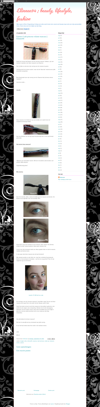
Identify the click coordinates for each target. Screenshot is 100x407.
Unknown (62, 177)
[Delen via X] (51, 339)
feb (59, 50)
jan (59, 52)
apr (59, 45)
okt (59, 59)
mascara (52, 341)
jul (58, 38)
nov (59, 57)
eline (25, 341)
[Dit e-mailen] (48, 339)
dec (59, 54)
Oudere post (51, 390)
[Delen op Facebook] (52, 339)
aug (59, 35)
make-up (47, 341)
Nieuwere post (21, 390)
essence (35, 341)
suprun (52, 404)
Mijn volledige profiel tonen (64, 179)
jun (59, 40)
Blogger (68, 404)
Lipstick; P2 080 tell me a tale (36, 295)
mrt (59, 47)
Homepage (36, 390)
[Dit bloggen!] (49, 339)
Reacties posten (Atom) (40, 394)
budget (22, 341)
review (18, 342)
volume (22, 342)
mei (59, 42)
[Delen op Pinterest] (54, 339)
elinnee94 (29, 341)
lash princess (41, 341)
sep (59, 62)
